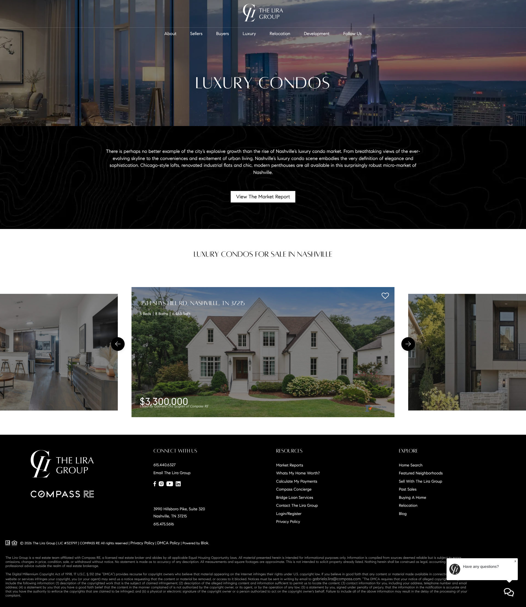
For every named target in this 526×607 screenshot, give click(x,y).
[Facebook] (154, 484)
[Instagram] (161, 484)
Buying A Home (412, 497)
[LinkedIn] (178, 484)
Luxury (249, 33)
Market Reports (289, 465)
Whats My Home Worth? (298, 473)
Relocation (280, 33)
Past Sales (407, 489)
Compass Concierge (293, 489)
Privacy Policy (288, 521)
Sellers (196, 33)
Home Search (410, 465)
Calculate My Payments (296, 481)
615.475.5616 (163, 524)
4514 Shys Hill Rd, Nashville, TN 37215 (192, 303)
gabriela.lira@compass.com (337, 578)
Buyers (222, 33)
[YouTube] (169, 484)
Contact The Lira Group (297, 505)
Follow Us (352, 33)
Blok (204, 542)
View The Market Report (263, 197)
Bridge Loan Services (294, 497)
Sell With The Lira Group (420, 481)
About (170, 33)
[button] (118, 344)
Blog (403, 513)
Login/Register (289, 513)
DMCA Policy (168, 542)
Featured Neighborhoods (421, 473)
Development (316, 33)
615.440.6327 (164, 464)
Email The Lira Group (171, 472)
